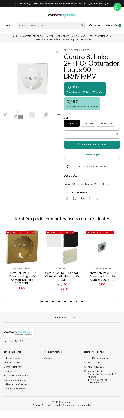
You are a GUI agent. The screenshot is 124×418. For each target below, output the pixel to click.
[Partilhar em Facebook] (66, 199)
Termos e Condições (15, 379)
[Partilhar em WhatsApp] (82, 199)
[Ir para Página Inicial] (61, 15)
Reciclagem (10, 371)
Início (15, 36)
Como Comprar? (13, 366)
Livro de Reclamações (15, 388)
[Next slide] (57, 115)
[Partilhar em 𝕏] (74, 199)
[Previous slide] (6, 115)
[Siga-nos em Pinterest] (21, 341)
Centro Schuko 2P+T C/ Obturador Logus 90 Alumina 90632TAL (102, 276)
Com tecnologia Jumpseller (77, 405)
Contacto (49, 358)
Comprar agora (92, 154)
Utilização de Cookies (15, 384)
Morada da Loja (12, 362)
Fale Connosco (12, 358)
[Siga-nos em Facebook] (16, 341)
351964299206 (96, 366)
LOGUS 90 (79, 36)
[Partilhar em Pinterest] (90, 199)
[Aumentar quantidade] (117, 134)
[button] (42, 301)
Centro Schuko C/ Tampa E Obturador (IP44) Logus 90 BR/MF (62, 276)
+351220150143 (95, 362)
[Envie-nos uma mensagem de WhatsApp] (117, 7)
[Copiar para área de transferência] (98, 199)
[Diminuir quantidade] (67, 134)
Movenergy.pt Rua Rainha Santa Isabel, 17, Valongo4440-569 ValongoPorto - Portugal (102, 377)
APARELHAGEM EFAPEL (58, 36)
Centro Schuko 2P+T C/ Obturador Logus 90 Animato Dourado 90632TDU (21, 278)
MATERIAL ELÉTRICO (32, 36)
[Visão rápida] (32, 247)
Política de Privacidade (16, 375)
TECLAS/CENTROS (99, 36)
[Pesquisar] (82, 25)
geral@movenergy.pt (99, 358)
